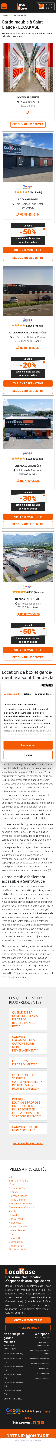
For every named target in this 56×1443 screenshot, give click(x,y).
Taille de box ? (28, 1327)
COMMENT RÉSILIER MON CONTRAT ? (26, 1128)
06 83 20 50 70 (29, 614)
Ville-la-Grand (16, 1219)
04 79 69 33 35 (29, 481)
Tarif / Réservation (28, 383)
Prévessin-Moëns (18, 1196)
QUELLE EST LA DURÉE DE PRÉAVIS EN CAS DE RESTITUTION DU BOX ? (25, 1019)
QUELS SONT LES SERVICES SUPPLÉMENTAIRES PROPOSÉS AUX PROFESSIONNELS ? (25, 1082)
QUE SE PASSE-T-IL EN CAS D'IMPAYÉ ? (24, 1062)
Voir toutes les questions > (28, 1143)
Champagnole (16, 1241)
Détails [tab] (27, 693)
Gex (11, 1176)
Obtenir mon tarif (28, 250)
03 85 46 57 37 (29, 348)
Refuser (28, 755)
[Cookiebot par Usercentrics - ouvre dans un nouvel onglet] (40, 686)
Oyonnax (13, 1192)
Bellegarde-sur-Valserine (21, 1203)
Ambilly (12, 1211)
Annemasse (15, 1222)
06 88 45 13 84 (29, 214)
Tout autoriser (28, 745)
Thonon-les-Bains (18, 1249)
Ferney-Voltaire (17, 1199)
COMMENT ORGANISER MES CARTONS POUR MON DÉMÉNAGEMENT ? (25, 1043)
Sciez (12, 1234)
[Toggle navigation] (4, 6)
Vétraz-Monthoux (18, 1226)
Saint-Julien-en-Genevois (22, 1207)
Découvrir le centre (28, 124)
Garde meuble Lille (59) (13, 1399)
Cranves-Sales (16, 1238)
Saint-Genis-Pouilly (18, 1180)
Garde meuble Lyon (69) (13, 1353)
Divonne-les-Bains (18, 1188)
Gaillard (13, 1215)
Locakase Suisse (42, 1378)
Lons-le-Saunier (17, 1230)
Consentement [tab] (11, 693)
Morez (12, 1184)
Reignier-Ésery (16, 1245)
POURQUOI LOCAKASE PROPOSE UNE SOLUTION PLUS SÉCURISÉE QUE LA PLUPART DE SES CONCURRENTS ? (26, 1107)
